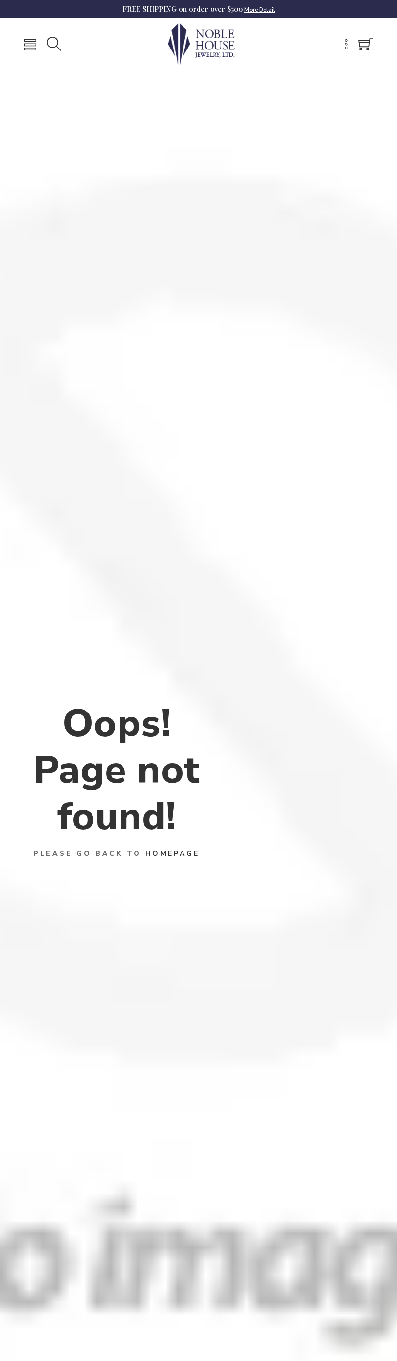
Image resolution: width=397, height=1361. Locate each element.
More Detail (259, 10)
